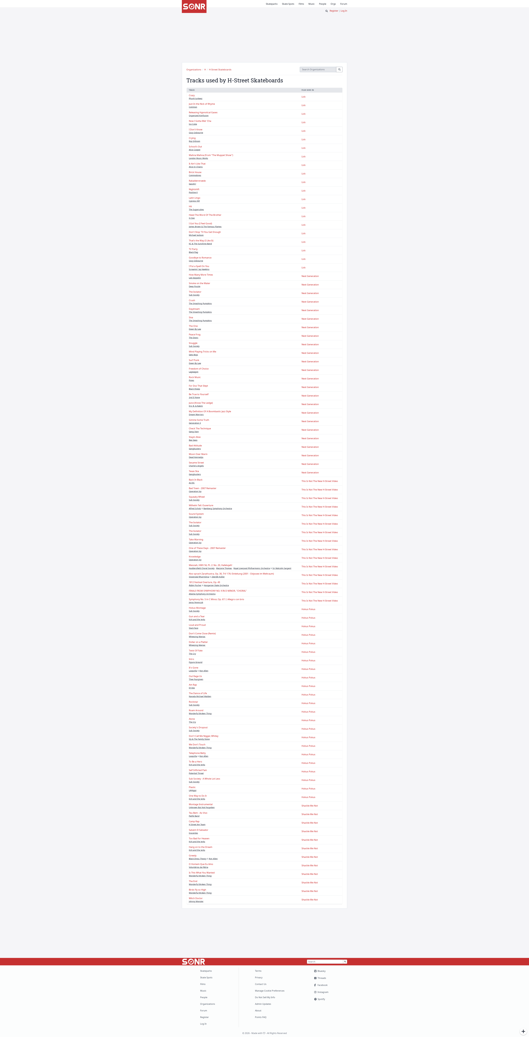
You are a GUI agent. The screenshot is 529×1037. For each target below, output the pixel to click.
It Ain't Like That (197, 163)
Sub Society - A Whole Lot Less (204, 778)
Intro (191, 659)
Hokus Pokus (308, 609)
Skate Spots (288, 3)
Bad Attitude (195, 445)
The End (193, 881)
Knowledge (195, 556)
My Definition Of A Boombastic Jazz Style (210, 411)
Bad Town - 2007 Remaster (202, 488)
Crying (192, 138)
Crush (192, 300)
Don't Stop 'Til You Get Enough (205, 232)
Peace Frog (194, 334)
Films (301, 3)
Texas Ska (194, 471)
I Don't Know (195, 129)
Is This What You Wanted (202, 872)
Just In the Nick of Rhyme (202, 103)
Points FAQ (260, 1017)
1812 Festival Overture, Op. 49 (204, 582)
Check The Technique (200, 428)
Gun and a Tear (197, 616)
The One (193, 325)
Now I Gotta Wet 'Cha (200, 120)
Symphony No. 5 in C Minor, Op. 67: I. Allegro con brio (216, 599)
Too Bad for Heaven (199, 838)
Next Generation (310, 276)
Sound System (196, 513)
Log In (344, 10)
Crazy (192, 95)
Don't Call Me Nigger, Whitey (203, 735)
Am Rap (193, 684)
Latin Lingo (194, 197)
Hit (190, 206)
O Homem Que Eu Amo (201, 864)
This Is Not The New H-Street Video (320, 481)
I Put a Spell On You (199, 266)
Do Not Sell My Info (265, 997)
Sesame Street (196, 462)
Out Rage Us (195, 676)
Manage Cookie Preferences (269, 990)
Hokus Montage (197, 607)
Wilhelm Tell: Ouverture (201, 505)
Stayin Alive (195, 437)
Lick (304, 96)
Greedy (192, 855)
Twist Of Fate (196, 650)
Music (311, 3)
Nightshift (194, 189)
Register (334, 10)
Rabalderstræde (197, 180)
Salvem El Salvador (198, 829)
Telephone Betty (197, 753)
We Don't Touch (197, 744)
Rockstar (193, 701)
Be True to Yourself (199, 394)
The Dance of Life (198, 693)
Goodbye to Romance (200, 257)
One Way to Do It (198, 795)
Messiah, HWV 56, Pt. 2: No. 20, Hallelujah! (210, 565)
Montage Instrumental (201, 804)
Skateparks (272, 3)
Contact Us (260, 984)
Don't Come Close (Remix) (202, 633)
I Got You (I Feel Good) (200, 223)
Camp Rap (194, 821)
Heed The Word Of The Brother (205, 214)
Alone (192, 718)
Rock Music (195, 377)
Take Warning (196, 539)
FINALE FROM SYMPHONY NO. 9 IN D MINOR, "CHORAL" (218, 590)
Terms (258, 970)
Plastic (192, 787)
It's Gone (193, 667)
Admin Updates (263, 1003)
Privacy (258, 977)
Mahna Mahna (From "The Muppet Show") (211, 155)
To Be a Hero (195, 761)
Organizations (207, 1003)
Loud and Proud (197, 624)
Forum (343, 3)
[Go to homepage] (194, 6)
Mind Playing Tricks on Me (202, 351)
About (258, 1010)
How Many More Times (201, 274)
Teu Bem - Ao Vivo (198, 812)
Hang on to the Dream (200, 847)
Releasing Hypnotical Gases (203, 112)
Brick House (195, 172)
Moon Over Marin (198, 454)
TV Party (193, 249)
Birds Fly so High (197, 889)
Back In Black (196, 479)
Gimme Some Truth (199, 419)
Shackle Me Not (310, 805)
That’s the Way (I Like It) (201, 240)
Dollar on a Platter (198, 642)
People (322, 3)
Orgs (333, 3)
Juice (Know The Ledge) (201, 402)
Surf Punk (194, 360)
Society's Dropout (198, 727)
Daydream (194, 308)
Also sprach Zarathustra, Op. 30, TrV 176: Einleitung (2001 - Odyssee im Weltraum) (231, 573)
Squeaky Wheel (197, 496)
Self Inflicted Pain (198, 770)
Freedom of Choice (199, 368)
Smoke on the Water (199, 283)
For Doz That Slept (198, 385)
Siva (191, 317)
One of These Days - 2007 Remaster (207, 548)
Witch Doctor (196, 898)
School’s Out (195, 146)
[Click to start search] (327, 11)
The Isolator (195, 291)
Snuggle (193, 343)
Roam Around (196, 710)
